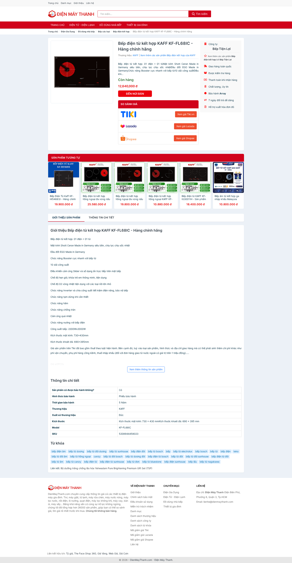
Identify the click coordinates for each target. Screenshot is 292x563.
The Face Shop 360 (85, 553)
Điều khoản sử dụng (141, 501)
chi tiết (101, 217)
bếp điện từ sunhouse (112, 461)
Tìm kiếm (201, 14)
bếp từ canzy (73, 461)
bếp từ (214, 451)
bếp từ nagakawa (209, 461)
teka (236, 451)
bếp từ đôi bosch (113, 456)
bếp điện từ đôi (220, 456)
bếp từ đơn (133, 461)
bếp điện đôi (138, 451)
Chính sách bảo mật (141, 497)
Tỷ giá (69, 553)
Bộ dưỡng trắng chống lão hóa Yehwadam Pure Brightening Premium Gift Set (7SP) (106, 468)
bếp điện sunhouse (174, 461)
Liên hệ (90, 3)
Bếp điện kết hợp (121, 31)
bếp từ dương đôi (135, 456)
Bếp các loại (104, 31)
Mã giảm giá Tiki (139, 530)
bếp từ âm (57, 461)
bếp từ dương (76, 451)
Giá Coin (123, 553)
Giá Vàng (102, 553)
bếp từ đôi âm (59, 456)
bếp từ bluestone (151, 461)
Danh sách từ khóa (140, 525)
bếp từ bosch (155, 451)
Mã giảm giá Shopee (141, 539)
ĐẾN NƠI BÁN (135, 93)
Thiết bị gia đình (137, 25)
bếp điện (225, 451)
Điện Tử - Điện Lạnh (81, 25)
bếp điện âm (59, 451)
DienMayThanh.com (141, 559)
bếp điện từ (90, 461)
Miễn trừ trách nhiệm (141, 506)
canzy (97, 456)
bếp (168, 451)
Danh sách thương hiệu (143, 515)
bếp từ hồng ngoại (80, 456)
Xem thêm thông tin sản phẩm (146, 369)
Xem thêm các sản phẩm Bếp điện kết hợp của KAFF (168, 55)
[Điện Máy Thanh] (65, 488)
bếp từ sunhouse (119, 451)
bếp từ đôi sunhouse (197, 456)
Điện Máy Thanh (163, 559)
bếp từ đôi (177, 456)
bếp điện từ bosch (158, 456)
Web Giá (113, 553)
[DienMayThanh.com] (71, 14)
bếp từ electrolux (182, 451)
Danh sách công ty (140, 520)
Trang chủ (53, 3)
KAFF (135, 55)
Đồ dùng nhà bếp (110, 25)
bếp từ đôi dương (96, 451)
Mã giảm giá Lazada (141, 534)
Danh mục (66, 3)
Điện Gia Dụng (68, 31)
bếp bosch (201, 451)
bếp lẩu (192, 461)
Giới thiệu (79, 3)
